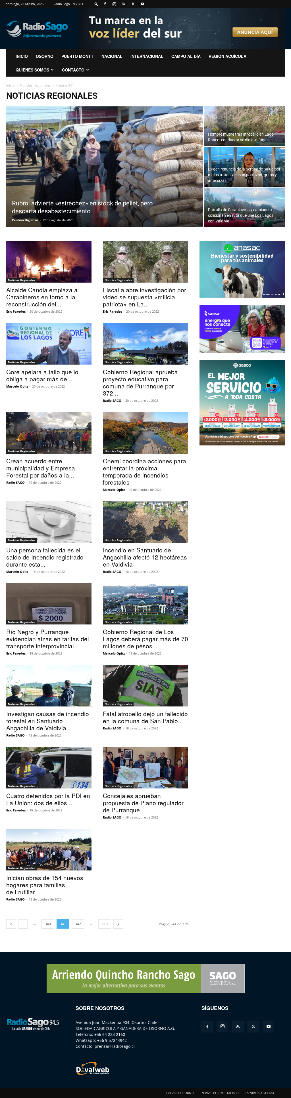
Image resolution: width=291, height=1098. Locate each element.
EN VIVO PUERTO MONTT (219, 1093)
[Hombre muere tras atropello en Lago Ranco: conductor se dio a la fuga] (244, 126)
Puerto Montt (77, 56)
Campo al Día (186, 56)
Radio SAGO (112, 400)
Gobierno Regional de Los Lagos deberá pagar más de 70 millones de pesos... (145, 638)
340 (48, 924)
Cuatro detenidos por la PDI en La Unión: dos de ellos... (48, 799)
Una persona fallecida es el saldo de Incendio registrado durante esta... (45, 557)
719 (105, 924)
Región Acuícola (227, 56)
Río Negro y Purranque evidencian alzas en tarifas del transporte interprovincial (47, 638)
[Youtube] (142, 4)
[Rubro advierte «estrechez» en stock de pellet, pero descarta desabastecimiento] (104, 170)
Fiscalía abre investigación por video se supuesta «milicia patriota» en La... (144, 296)
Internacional (146, 56)
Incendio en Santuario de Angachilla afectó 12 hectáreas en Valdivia (145, 557)
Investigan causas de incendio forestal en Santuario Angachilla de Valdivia (47, 720)
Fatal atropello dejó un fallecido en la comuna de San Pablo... (145, 717)
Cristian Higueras (25, 220)
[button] (96, 4)
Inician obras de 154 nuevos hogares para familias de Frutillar (44, 884)
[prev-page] (11, 924)
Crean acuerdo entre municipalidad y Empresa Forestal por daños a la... (40, 468)
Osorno (44, 56)
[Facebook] (105, 4)
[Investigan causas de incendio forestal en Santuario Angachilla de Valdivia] (49, 685)
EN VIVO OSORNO (180, 1093)
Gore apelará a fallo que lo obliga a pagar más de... (42, 375)
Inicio (10, 85)
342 (78, 924)
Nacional (111, 56)
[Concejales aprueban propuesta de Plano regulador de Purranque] (145, 767)
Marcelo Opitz (17, 386)
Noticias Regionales (35, 85)
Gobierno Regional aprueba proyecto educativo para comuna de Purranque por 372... (140, 382)
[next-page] (118, 924)
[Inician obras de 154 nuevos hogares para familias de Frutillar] (49, 849)
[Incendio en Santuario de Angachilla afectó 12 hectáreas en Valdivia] (145, 522)
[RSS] (123, 4)
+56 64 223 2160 (109, 1034)
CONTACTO (73, 70)
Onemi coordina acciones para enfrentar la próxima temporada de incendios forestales (144, 471)
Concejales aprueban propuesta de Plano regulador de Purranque (143, 802)
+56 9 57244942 (112, 1040)
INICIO (22, 56)
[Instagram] (114, 4)
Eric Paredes (16, 311)
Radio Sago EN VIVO (68, 4)
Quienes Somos (32, 70)
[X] (133, 4)
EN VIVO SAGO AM (259, 1093)
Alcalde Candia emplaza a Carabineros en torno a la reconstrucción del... (42, 296)
